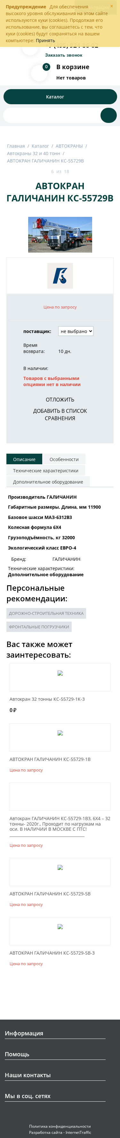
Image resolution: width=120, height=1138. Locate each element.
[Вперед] (76, 172)
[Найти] (108, 115)
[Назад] (43, 172)
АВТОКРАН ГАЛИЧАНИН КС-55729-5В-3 (52, 953)
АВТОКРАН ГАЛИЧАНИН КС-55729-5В (50, 894)
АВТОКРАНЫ (69, 146)
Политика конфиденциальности (60, 1126)
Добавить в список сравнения (60, 414)
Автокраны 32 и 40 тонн (33, 153)
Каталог (40, 146)
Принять (45, 40)
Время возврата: (34, 348)
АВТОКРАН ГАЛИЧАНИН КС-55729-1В (50, 759)
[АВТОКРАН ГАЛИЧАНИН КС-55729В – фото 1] (60, 235)
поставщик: (37, 331)
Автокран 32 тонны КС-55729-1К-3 (47, 699)
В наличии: (35, 368)
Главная (16, 146)
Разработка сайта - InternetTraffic (60, 1132)
